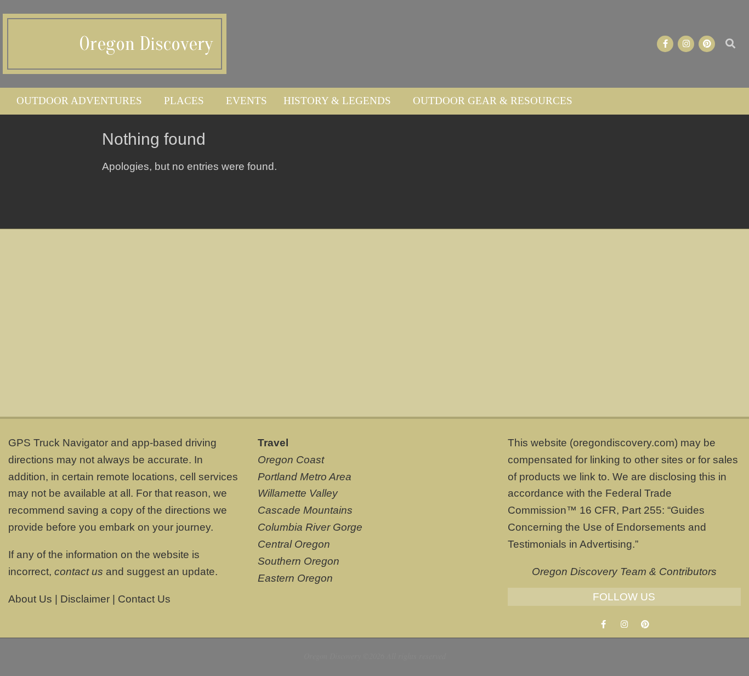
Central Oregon (294, 544)
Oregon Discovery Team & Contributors (624, 571)
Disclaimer (85, 599)
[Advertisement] (374, 323)
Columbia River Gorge (310, 527)
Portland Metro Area (304, 476)
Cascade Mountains (305, 510)
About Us (30, 599)
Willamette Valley (298, 493)
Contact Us (144, 599)
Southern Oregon (298, 561)
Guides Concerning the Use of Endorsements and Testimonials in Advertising (607, 527)
